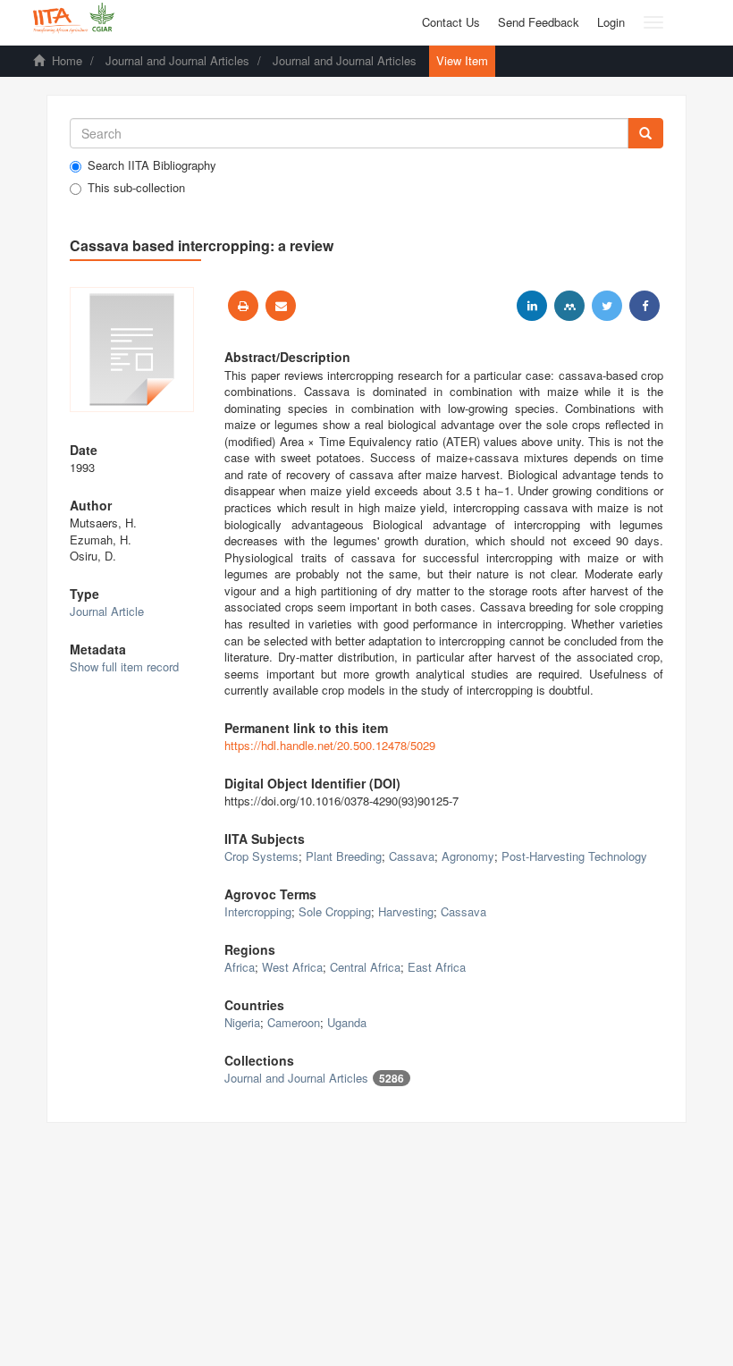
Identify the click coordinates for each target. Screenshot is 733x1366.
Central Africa (365, 966)
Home (67, 60)
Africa (239, 966)
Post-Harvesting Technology (574, 855)
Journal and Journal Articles (177, 60)
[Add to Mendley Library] (569, 306)
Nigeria (242, 1022)
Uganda (346, 1022)
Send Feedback (538, 21)
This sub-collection (136, 188)
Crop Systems (261, 855)
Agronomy (468, 855)
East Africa (437, 966)
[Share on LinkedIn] (532, 306)
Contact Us (451, 21)
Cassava (411, 855)
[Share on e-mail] (280, 306)
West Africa (292, 966)
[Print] (243, 306)
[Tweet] (607, 306)
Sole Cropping (335, 911)
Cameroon (293, 1022)
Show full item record (124, 666)
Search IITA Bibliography (152, 165)
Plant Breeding (344, 855)
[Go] (645, 133)
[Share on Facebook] (644, 306)
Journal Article (107, 611)
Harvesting (406, 911)
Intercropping (257, 911)
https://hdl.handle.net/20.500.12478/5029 (329, 745)
